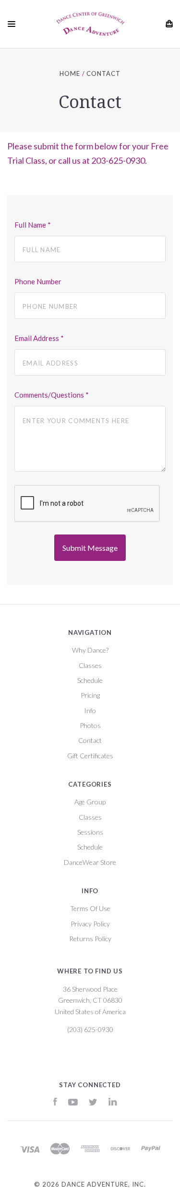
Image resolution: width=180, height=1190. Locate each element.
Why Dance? (90, 650)
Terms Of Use (90, 908)
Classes (90, 665)
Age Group (90, 802)
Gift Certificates (90, 756)
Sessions (90, 832)
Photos (90, 725)
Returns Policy (90, 939)
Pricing (90, 695)
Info (90, 710)
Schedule (90, 680)
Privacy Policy (90, 924)
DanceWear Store (90, 862)
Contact (90, 740)
